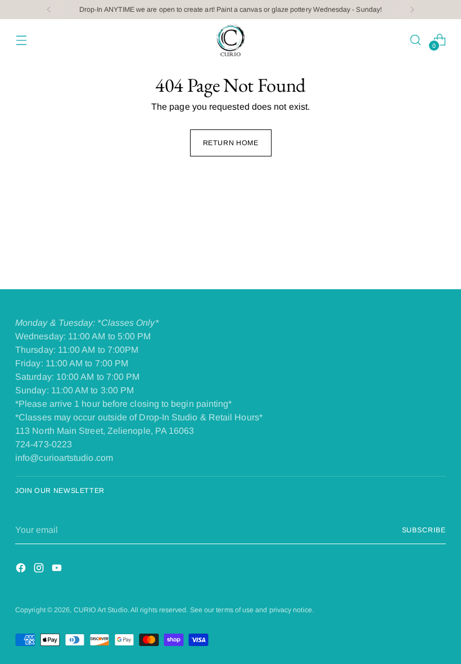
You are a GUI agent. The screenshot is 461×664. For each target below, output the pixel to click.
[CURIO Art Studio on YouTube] (58, 569)
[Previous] (49, 9)
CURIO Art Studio (101, 610)
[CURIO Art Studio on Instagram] (40, 569)
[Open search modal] (415, 39)
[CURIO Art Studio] (230, 40)
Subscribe (424, 530)
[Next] (412, 9)
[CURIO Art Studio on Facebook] (22, 569)
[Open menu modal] (21, 39)
